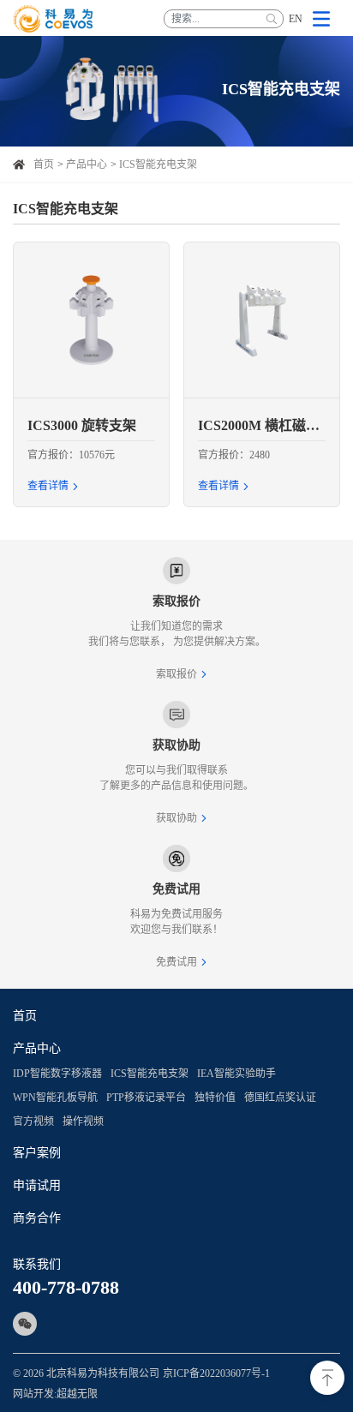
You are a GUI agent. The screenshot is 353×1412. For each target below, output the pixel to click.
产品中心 (86, 165)
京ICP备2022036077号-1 (216, 1373)
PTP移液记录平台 (146, 1098)
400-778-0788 (66, 1287)
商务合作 (37, 1218)
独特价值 (215, 1098)
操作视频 (83, 1122)
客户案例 (37, 1152)
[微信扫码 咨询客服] (25, 1324)
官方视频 (33, 1122)
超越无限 (77, 1394)
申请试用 (37, 1185)
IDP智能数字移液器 (57, 1074)
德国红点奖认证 (280, 1098)
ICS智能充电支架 (158, 165)
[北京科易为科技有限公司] (53, 19)
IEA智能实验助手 (236, 1074)
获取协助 (176, 818)
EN (295, 19)
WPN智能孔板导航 (55, 1098)
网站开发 (33, 1394)
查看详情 (48, 486)
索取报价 (176, 674)
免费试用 (176, 962)
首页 (43, 165)
